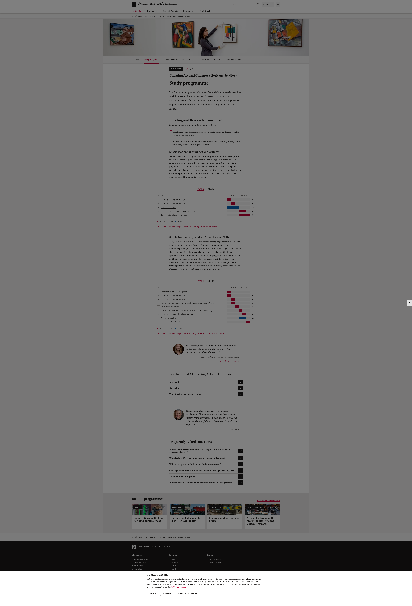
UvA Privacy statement (179, 587)
